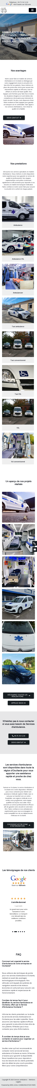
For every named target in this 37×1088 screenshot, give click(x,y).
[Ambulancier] (18, 276)
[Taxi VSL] (18, 378)
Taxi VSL (18, 394)
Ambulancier (18, 293)
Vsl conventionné (18, 461)
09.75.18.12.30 (23, 2)
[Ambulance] (18, 209)
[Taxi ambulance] (18, 310)
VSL (18, 428)
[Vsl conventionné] (18, 445)
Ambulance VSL (18, 259)
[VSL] (18, 412)
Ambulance (18, 225)
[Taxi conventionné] (18, 344)
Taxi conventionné (17, 360)
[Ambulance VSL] (18, 243)
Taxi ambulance (18, 326)
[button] (12, 931)
